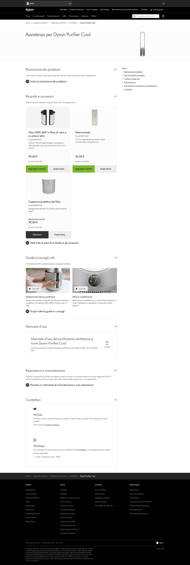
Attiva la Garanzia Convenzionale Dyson (125, 10)
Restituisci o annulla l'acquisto (69, 498)
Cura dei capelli (39, 16)
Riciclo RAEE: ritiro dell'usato (104, 506)
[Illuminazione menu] (80, 16)
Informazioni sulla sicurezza (139, 514)
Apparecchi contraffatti (67, 521)
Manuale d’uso (129, 82)
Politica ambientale (101, 502)
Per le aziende (104, 10)
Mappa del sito (30, 521)
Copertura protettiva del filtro (44, 201)
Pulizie (28, 16)
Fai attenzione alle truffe (68, 525)
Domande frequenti (136, 510)
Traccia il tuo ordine (66, 506)
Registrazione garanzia (67, 514)
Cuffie (64, 16)
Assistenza (85, 16)
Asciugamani (30, 510)
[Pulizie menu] (31, 16)
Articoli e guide (100, 494)
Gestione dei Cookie (48, 543)
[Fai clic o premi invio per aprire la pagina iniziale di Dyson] (30, 9)
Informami (37, 234)
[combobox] (49, 3)
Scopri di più (59, 169)
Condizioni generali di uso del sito (141, 502)
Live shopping (134, 498)
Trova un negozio (92, 10)
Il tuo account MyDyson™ (68, 533)
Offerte (93, 16)
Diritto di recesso (65, 502)
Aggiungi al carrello (36, 169)
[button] (160, 543)
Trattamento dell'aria (32, 498)
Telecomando (82, 132)
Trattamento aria (53, 16)
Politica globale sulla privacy (33, 543)
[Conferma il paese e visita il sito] (163, 3)
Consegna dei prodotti (67, 510)
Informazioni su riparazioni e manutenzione (140, 86)
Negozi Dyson (134, 490)
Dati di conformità (66, 518)
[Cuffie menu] (67, 16)
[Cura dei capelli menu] (46, 16)
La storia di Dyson (101, 490)
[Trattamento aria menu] (60, 16)
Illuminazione (74, 16)
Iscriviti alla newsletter (136, 494)
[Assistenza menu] (90, 16)
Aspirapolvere (30, 490)
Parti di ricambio (31, 518)
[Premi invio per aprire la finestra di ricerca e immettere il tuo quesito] (145, 16)
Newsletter (63, 10)
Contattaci (144, 10)
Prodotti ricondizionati (77, 10)
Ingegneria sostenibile (102, 498)
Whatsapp (82, 450)
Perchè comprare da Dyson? (69, 529)
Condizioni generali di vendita (139, 506)
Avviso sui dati (59, 543)
